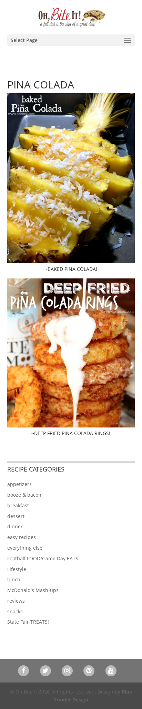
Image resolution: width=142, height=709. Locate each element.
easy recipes (21, 537)
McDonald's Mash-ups (33, 590)
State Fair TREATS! (28, 621)
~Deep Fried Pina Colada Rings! (70, 433)
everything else (24, 547)
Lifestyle (16, 569)
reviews (16, 600)
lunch (13, 579)
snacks (15, 611)
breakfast (18, 505)
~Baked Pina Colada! (71, 269)
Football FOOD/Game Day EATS (42, 558)
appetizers (19, 484)
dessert (15, 516)
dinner (15, 526)
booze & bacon (24, 494)
